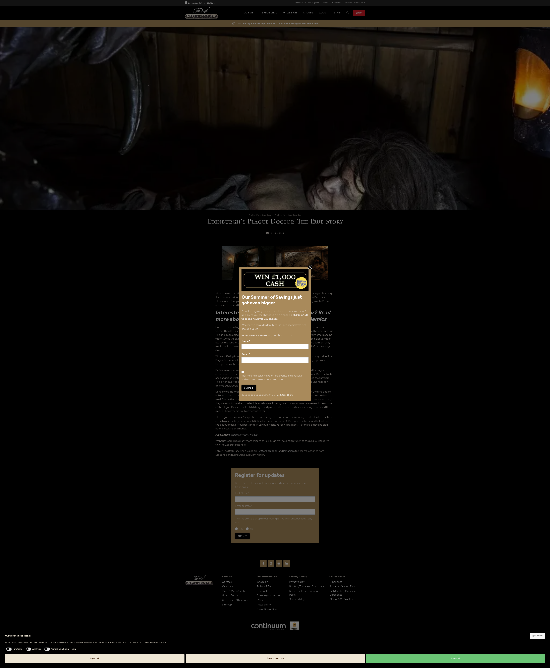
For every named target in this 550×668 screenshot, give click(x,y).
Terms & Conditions (283, 395)
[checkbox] (14, 649)
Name (246, 341)
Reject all (94, 658)
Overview (538, 636)
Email (245, 354)
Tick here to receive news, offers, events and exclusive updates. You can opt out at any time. (271, 378)
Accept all (455, 658)
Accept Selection (275, 658)
